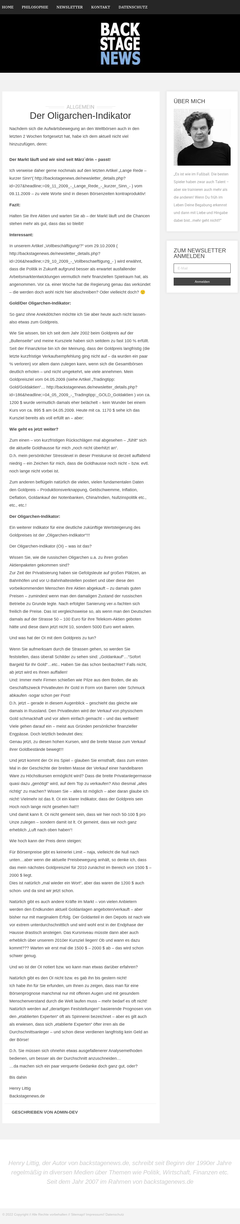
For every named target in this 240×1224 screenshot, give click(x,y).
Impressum (94, 1214)
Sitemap (77, 1214)
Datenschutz (133, 7)
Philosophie (35, 7)
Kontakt (100, 7)
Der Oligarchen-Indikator (80, 115)
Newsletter (69, 7)
